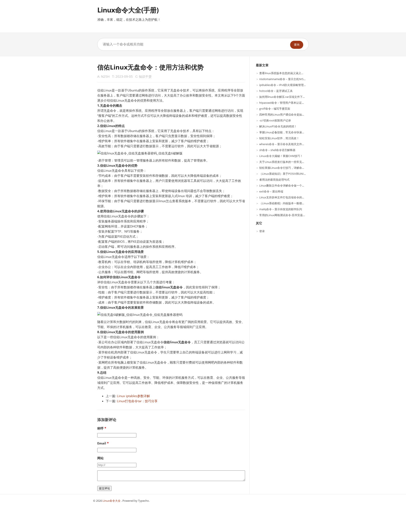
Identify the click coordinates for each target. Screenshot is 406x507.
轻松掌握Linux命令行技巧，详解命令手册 (284, 168)
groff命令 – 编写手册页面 (274, 108)
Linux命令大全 (112, 501)
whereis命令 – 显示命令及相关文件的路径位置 (287, 144)
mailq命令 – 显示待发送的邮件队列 (280, 209)
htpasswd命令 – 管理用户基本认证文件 (283, 103)
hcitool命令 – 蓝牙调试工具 (276, 91)
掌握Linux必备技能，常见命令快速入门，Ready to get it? (294, 132)
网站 (100, 458)
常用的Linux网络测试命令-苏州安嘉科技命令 (286, 215)
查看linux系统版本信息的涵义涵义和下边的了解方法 (291, 73)
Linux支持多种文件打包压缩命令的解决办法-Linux (290, 197)
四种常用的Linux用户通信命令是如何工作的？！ (288, 114)
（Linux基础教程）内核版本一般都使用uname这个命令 (293, 203)
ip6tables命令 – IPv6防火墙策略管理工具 (284, 85)
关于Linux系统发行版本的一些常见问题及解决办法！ (291, 162)
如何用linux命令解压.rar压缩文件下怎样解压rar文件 (291, 97)
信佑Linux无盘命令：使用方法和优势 (150, 67)
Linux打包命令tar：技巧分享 (137, 401)
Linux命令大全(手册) (128, 9)
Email (101, 443)
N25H (105, 76)
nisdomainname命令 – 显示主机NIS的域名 (285, 79)
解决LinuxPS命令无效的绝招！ (278, 126)
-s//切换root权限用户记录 (275, 120)
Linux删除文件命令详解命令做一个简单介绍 (286, 185)
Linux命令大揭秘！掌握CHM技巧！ (281, 156)
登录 (262, 231)
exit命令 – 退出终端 (271, 191)
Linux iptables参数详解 (133, 396)
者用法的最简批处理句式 (274, 179)
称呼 (100, 428)
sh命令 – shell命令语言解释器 (277, 150)
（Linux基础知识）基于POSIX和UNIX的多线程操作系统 (293, 174)
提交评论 (104, 488)
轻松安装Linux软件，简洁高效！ (279, 138)
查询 (296, 44)
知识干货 (145, 76)
